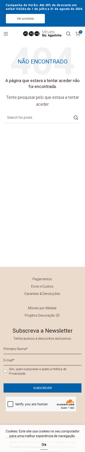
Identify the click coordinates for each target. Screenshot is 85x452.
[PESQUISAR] (76, 117)
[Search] (68, 33)
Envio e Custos (42, 286)
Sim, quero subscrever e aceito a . (37, 371)
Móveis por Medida (42, 308)
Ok (44, 445)
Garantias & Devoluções (42, 294)
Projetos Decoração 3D (42, 315)
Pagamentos (42, 279)
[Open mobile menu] (6, 33)
